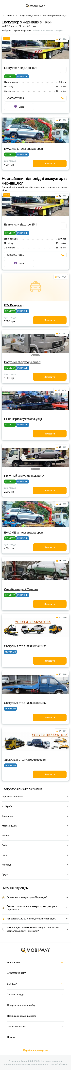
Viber (21, 106)
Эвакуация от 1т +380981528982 (25, 646)
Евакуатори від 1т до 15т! (20, 67)
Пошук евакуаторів (28, 15)
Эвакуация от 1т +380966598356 (25, 759)
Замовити (49, 163)
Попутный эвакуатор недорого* (24, 475)
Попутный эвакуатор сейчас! (22, 362)
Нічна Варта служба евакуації (23, 419)
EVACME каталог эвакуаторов (23, 148)
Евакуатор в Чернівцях (55, 15)
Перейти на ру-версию (35, 1050)
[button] (32, 355)
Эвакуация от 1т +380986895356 (25, 703)
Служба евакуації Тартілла (21, 589)
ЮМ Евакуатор (13, 305)
